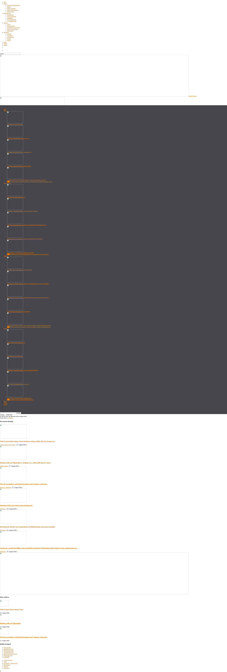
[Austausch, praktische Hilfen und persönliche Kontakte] (15, 209)
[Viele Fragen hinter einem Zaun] (15, 195)
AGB (5, 662)
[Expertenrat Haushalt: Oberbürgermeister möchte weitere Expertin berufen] (15, 296)
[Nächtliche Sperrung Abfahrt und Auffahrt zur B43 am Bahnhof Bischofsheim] (15, 324)
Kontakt (6, 666)
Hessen (6, 23)
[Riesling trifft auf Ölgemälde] (15, 123)
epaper (5, 45)
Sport (5, 42)
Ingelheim (10, 18)
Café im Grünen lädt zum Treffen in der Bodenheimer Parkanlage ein (26, 225)
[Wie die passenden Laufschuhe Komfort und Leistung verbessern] (13, 480)
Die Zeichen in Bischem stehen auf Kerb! (18, 311)
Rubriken (6, 32)
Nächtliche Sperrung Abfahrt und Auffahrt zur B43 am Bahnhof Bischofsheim (29, 325)
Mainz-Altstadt (11, 8)
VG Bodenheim (11, 19)
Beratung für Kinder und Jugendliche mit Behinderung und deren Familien (28, 283)
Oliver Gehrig (4, 466)
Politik (5, 43)
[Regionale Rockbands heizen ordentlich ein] (15, 150)
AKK (8, 24)
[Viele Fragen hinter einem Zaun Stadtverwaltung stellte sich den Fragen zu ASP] (13, 438)
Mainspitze (10, 31)
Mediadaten (7, 665)
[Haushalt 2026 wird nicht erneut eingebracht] (15, 268)
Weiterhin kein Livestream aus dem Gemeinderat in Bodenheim (25, 239)
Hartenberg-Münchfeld (13, 5)
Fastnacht (9, 35)
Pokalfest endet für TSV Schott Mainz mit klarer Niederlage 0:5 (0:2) (26, 180)
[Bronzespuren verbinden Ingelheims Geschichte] (15, 251)
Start (5, 2)
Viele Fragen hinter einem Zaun (16, 197)
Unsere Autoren (8, 660)
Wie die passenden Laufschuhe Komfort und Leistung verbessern (23, 484)
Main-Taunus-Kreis (12, 29)
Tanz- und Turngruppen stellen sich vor (18, 138)
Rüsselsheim (8, 649)
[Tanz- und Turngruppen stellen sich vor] (15, 137)
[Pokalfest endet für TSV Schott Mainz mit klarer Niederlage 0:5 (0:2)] (15, 178)
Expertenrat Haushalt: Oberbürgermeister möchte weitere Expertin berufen (28, 297)
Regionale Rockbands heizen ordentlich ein (19, 152)
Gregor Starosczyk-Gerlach (7, 444)
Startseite (10, 418)
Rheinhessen (7, 13)
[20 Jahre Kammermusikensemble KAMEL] (15, 164)
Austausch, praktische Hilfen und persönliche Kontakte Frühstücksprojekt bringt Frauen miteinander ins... (39, 548)
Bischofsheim (11, 26)
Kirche (9, 39)
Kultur (9, 40)
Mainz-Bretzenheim (12, 10)
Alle (8, 181)
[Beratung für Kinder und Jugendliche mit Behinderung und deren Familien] (15, 282)
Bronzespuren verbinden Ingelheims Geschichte (20, 253)
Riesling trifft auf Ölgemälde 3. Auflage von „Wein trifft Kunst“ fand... (25, 463)
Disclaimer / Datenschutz (11, 663)
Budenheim (10, 15)
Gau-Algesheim (11, 16)
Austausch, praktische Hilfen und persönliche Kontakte (22, 211)
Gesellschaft (10, 37)
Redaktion (3, 509)
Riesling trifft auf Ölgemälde (15, 124)
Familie (9, 34)
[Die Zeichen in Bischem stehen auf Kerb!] (15, 310)
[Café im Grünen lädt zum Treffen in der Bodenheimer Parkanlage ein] (15, 223)
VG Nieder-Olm (11, 21)
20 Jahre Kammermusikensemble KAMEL (19, 166)
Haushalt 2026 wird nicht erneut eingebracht (19, 270)
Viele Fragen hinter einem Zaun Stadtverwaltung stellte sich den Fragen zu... (28, 441)
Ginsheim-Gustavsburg (13, 27)
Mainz (5, 4)
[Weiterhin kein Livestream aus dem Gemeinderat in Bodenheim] (15, 237)
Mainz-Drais (10, 11)
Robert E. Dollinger (5, 487)
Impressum (7, 668)
